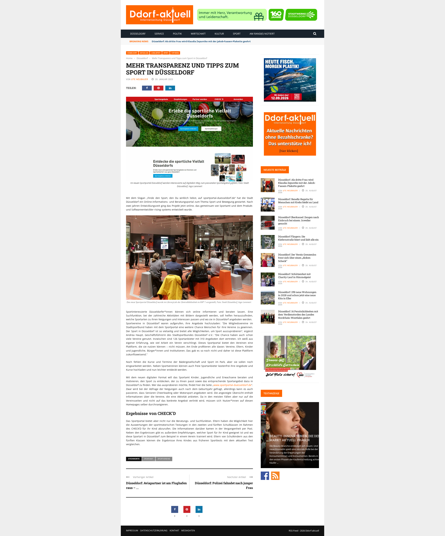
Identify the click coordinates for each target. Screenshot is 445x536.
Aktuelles (144, 53)
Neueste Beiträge (275, 169)
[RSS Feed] (275, 475)
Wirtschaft (198, 33)
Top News (175, 53)
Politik (177, 33)
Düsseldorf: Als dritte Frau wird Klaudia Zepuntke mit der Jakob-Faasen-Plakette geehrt (296, 183)
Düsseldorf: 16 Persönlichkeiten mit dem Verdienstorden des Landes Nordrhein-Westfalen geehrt (298, 314)
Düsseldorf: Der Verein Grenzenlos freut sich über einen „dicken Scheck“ (297, 257)
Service (159, 33)
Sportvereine (164, 458)
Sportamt (148, 458)
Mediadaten (188, 530)
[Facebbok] (265, 475)
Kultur (219, 33)
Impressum (132, 530)
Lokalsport (155, 53)
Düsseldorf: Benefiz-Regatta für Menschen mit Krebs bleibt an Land (298, 200)
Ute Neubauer (139, 79)
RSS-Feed (293, 530)
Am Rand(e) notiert (262, 33)
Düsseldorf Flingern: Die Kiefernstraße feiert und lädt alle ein (298, 238)
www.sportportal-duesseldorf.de (232, 385)
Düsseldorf (137, 33)
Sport (237, 33)
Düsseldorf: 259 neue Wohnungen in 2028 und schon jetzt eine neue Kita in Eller (297, 295)
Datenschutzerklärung (153, 530)
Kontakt (174, 530)
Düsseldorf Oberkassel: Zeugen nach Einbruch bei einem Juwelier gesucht (298, 220)
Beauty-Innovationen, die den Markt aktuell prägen (289, 438)
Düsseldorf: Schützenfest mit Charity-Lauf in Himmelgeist (294, 275)
